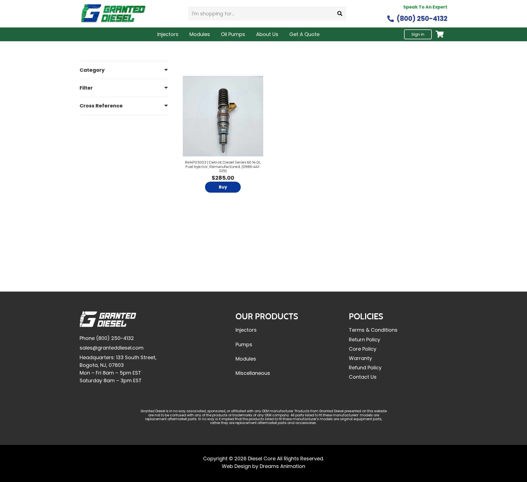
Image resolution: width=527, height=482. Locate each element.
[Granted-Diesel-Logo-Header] (113, 14)
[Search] (339, 14)
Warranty (360, 358)
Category (92, 70)
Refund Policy (365, 367)
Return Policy (364, 339)
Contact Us (363, 376)
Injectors (246, 329)
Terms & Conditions (373, 329)
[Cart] (439, 34)
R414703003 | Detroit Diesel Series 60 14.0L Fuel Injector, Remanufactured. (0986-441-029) (223, 166)
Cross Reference (101, 105)
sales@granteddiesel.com (112, 347)
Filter (86, 87)
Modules (246, 358)
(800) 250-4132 (115, 338)
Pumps (244, 344)
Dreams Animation (282, 466)
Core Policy (362, 348)
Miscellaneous (253, 373)
